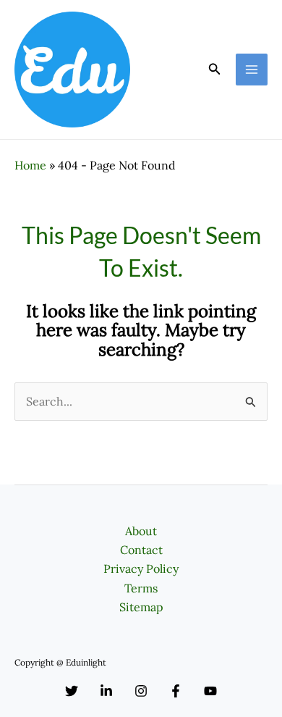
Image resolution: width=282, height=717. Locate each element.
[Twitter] (71, 690)
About (141, 531)
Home (30, 165)
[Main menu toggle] (252, 69)
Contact (141, 549)
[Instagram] (141, 690)
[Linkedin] (106, 690)
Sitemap (141, 607)
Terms (141, 588)
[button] (214, 69)
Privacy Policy (141, 568)
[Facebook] (175, 690)
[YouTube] (210, 690)
